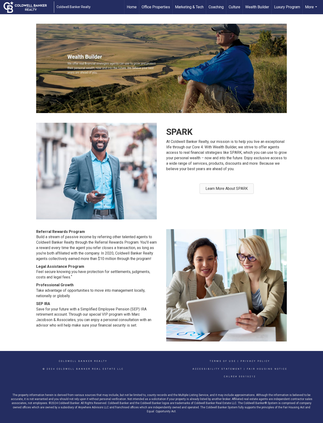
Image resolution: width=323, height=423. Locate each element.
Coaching (216, 7)
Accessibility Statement (217, 369)
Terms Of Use (223, 361)
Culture (234, 7)
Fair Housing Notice (267, 369)
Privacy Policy (255, 361)
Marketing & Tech (189, 7)
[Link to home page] (28, 7)
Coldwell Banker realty (83, 361)
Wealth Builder (257, 7)
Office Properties (156, 7)
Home (132, 7)
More (311, 9)
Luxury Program (287, 7)
